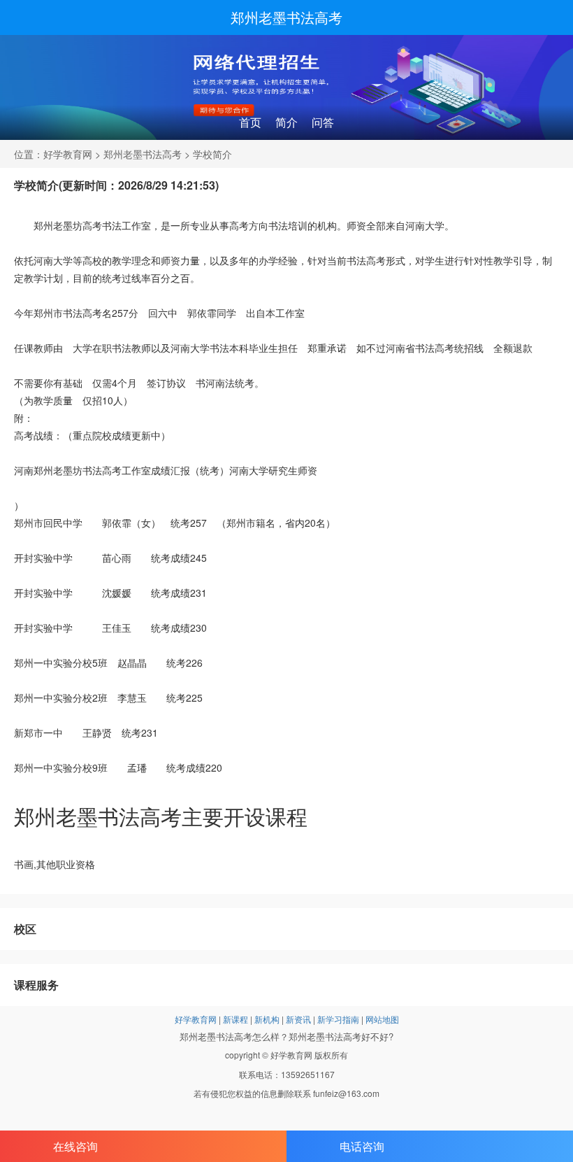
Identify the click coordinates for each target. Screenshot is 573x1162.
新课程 (235, 1019)
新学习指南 (338, 1019)
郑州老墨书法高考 (286, 17)
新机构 (267, 1019)
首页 (250, 122)
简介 (286, 122)
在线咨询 (75, 1146)
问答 (323, 122)
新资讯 (298, 1019)
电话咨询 (362, 1146)
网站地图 (382, 1019)
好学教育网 (67, 154)
